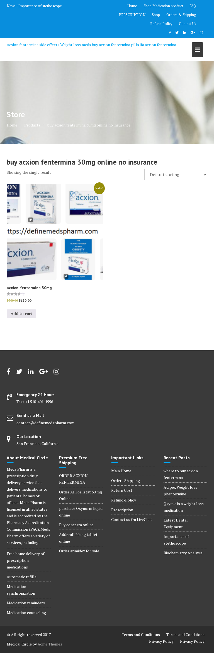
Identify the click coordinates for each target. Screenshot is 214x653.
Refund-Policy (123, 500)
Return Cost (121, 490)
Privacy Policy (161, 641)
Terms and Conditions (141, 634)
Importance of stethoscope (40, 5)
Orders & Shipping (181, 14)
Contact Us (187, 23)
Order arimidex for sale (79, 550)
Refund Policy (161, 23)
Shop (156, 14)
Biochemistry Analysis (183, 552)
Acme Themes (50, 644)
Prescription (122, 509)
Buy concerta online (76, 524)
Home (132, 5)
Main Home (121, 470)
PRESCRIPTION (132, 14)
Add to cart (21, 313)
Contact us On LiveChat (131, 519)
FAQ (192, 5)
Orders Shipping (125, 480)
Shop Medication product (163, 5)
